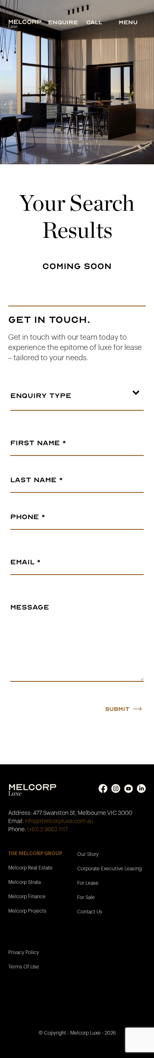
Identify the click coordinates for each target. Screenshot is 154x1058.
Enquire (63, 22)
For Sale (86, 897)
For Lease (88, 883)
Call (94, 22)
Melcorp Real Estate (30, 867)
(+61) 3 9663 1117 (47, 830)
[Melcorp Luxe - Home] (28, 24)
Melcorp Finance (27, 896)
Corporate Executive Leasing (109, 868)
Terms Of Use (23, 966)
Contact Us (89, 911)
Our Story (88, 854)
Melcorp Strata (24, 882)
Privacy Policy (23, 952)
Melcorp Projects (27, 910)
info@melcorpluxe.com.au (59, 821)
